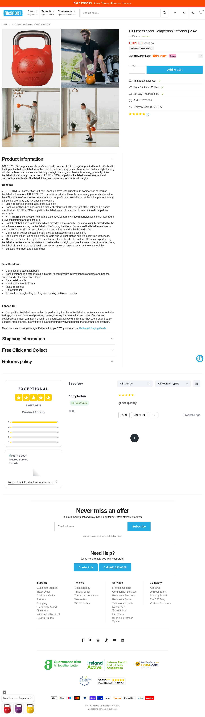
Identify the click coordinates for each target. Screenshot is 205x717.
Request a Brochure (123, 595)
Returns (41, 599)
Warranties (80, 599)
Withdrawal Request (48, 614)
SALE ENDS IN (83, 3)
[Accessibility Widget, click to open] (199, 358)
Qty (133, 65)
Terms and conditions (86, 595)
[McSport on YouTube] (114, 640)
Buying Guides (45, 618)
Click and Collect (46, 595)
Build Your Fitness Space (122, 620)
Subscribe (139, 526)
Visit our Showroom (161, 603)
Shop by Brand (158, 595)
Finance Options (121, 587)
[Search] (164, 13)
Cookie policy (82, 587)
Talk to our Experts (122, 603)
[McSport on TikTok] (106, 640)
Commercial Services (124, 591)
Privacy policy (82, 591)
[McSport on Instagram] (98, 640)
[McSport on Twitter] (90, 640)
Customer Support (47, 587)
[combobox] (123, 13)
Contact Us (85, 567)
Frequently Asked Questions (47, 609)
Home (4, 24)
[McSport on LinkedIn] (122, 640)
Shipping (42, 603)
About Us (155, 587)
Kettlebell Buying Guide (92, 328)
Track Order (43, 591)
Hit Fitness (134, 36)
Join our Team (158, 591)
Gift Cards (118, 614)
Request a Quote (121, 599)
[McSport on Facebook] (82, 640)
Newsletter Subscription (119, 609)
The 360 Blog (157, 599)
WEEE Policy (82, 603)
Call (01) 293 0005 (115, 567)
